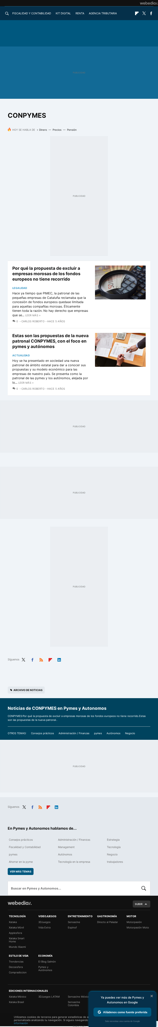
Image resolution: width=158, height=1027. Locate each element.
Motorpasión (134, 922)
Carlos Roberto (33, 321)
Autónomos (113, 733)
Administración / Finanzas (74, 733)
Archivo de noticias (28, 690)
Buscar (143, 888)
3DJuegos (44, 922)
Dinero (43, 129)
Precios (57, 129)
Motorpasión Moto (138, 927)
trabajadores (115, 861)
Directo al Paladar (107, 922)
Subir (139, 904)
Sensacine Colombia (74, 1003)
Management (66, 847)
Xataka (13, 922)
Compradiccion (18, 972)
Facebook (151, 13)
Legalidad (19, 288)
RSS (41, 659)
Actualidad (21, 355)
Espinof (72, 927)
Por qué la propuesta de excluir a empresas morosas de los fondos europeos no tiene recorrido (46, 274)
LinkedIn (59, 659)
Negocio (130, 733)
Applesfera (15, 932)
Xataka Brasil (16, 1002)
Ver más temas (20, 871)
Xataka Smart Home (16, 940)
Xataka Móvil (16, 927)
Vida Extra (44, 927)
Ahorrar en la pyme (21, 861)
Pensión (72, 129)
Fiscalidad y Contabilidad (31, 13)
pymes (98, 733)
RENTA (80, 13)
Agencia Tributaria (103, 13)
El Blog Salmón (47, 961)
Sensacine (74, 922)
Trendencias (16, 961)
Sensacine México (79, 996)
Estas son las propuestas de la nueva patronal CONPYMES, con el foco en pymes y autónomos (50, 341)
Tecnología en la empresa (74, 861)
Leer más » (32, 315)
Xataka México (17, 996)
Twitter (144, 13)
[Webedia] (149, 3)
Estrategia (113, 839)
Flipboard (136, 13)
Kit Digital (63, 13)
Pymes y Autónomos (45, 968)
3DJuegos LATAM (49, 996)
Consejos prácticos (42, 733)
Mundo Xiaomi (17, 946)
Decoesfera (16, 967)
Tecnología (114, 847)
